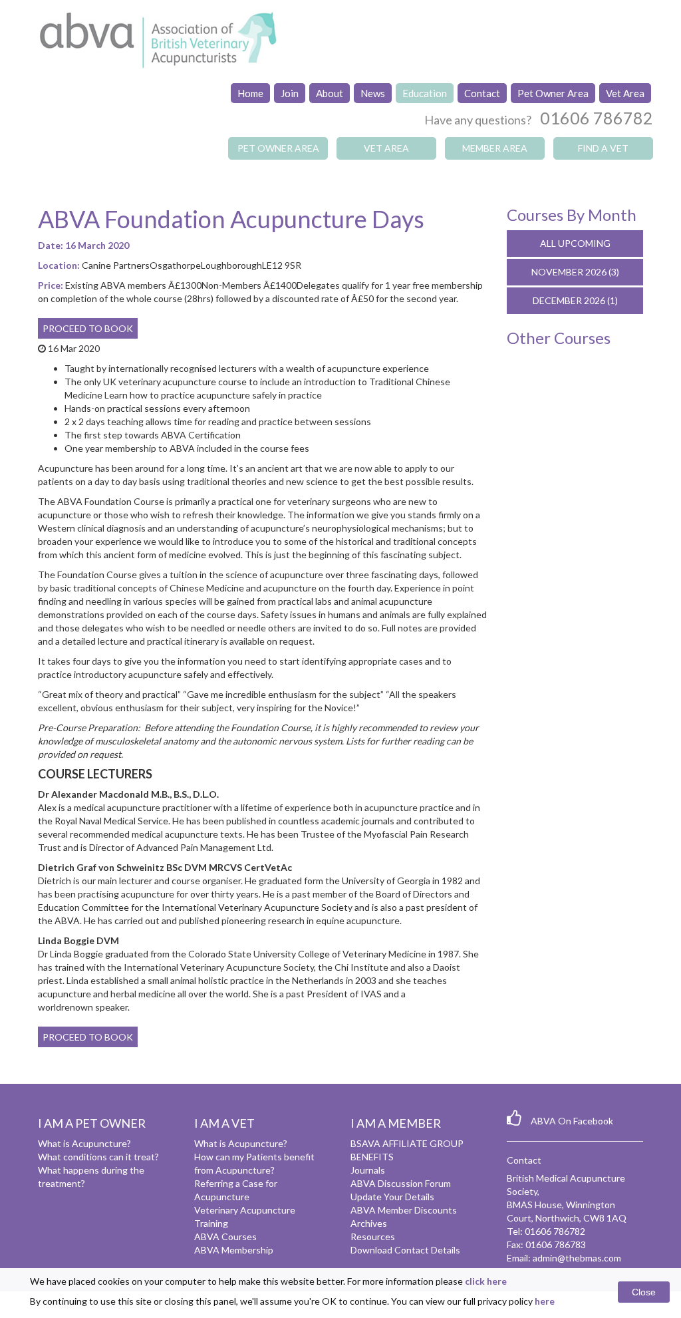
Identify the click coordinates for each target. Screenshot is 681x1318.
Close (644, 1292)
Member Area (494, 148)
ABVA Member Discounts (403, 1210)
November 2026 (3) (575, 271)
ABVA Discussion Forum (400, 1183)
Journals (367, 1170)
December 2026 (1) (575, 300)
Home (250, 93)
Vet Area (625, 93)
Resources (372, 1236)
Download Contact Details (405, 1249)
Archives (368, 1223)
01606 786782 (596, 118)
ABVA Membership (233, 1249)
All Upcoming (575, 243)
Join (290, 93)
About (329, 93)
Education (424, 93)
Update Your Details (392, 1196)
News (372, 93)
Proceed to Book (88, 328)
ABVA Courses (225, 1236)
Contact (482, 93)
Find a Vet (603, 148)
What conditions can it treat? (98, 1156)
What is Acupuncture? (84, 1143)
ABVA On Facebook (572, 1120)
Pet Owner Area (553, 93)
